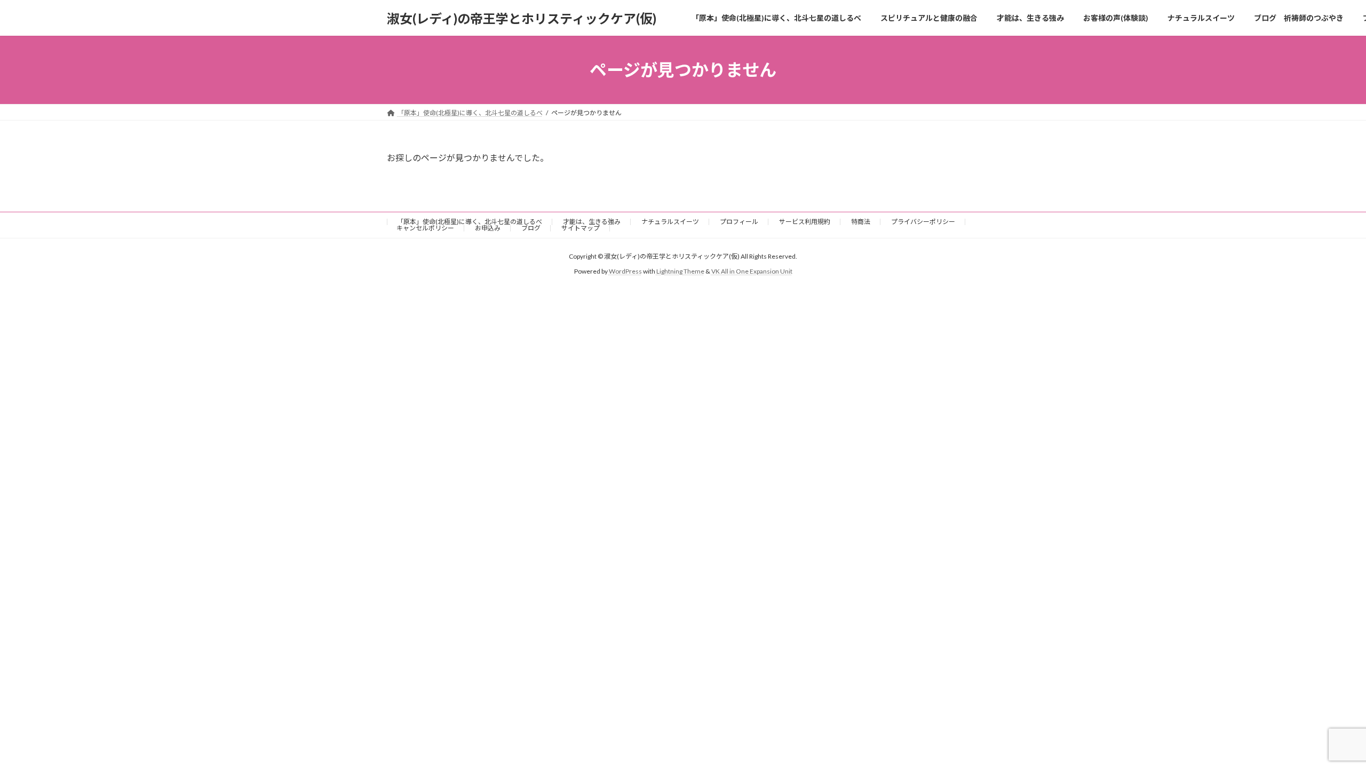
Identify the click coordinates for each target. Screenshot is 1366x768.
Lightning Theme (680, 272)
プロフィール (739, 222)
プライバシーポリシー (923, 222)
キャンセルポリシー (425, 228)
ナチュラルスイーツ (670, 222)
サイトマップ (580, 228)
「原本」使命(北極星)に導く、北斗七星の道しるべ (469, 222)
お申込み (488, 228)
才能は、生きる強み (592, 222)
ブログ (531, 228)
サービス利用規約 (804, 222)
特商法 (860, 222)
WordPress (625, 272)
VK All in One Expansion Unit (751, 272)
